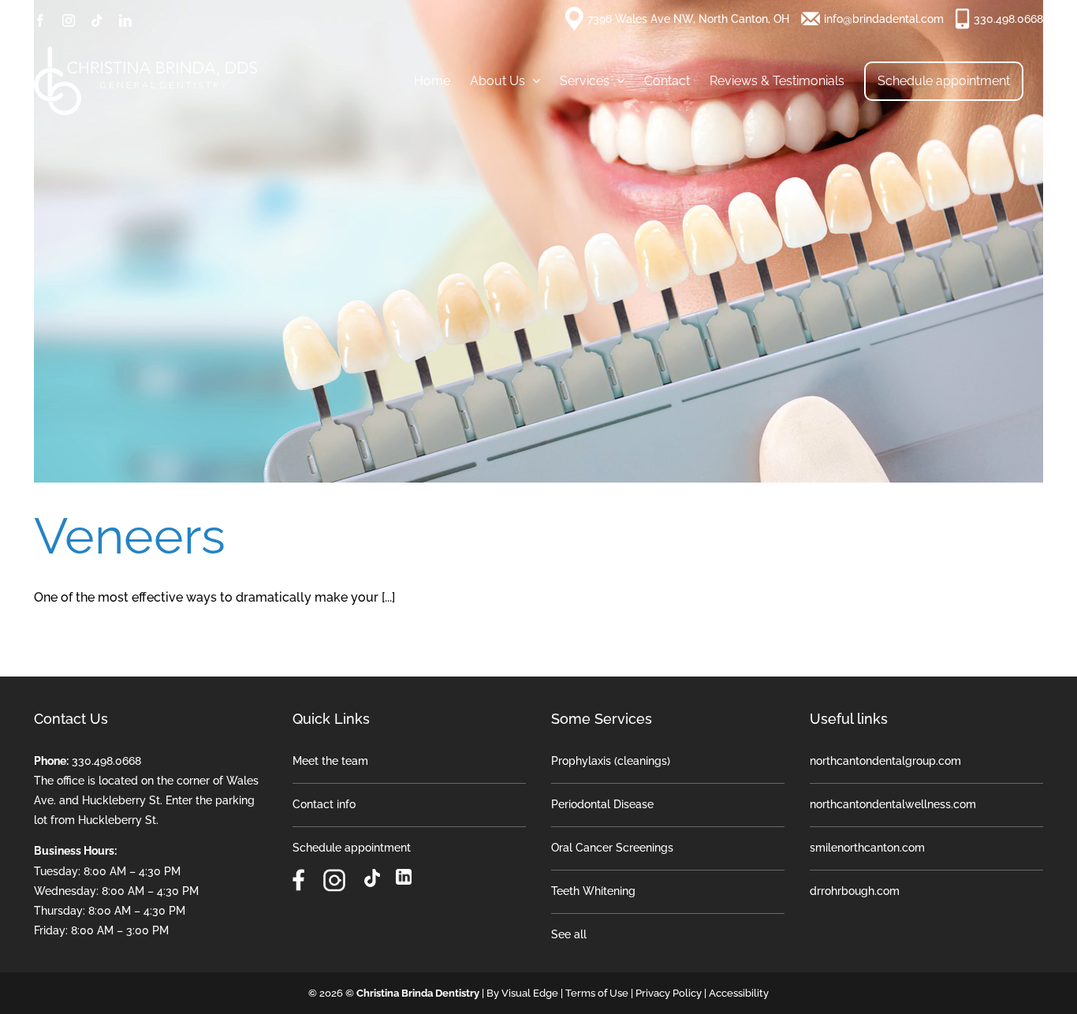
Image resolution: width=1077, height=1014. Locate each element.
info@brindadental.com (884, 19)
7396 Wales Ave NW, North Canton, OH (688, 19)
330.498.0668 (1008, 19)
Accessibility (739, 993)
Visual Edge (529, 993)
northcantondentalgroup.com (885, 761)
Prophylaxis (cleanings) (610, 761)
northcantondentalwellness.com (893, 804)
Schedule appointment (352, 847)
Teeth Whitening (593, 891)
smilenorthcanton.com (867, 847)
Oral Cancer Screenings (612, 847)
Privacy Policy (668, 993)
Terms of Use (596, 993)
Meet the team (330, 761)
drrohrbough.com (855, 891)
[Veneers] (538, 241)
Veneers (129, 535)
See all (569, 934)
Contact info (324, 804)
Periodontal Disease (602, 804)
